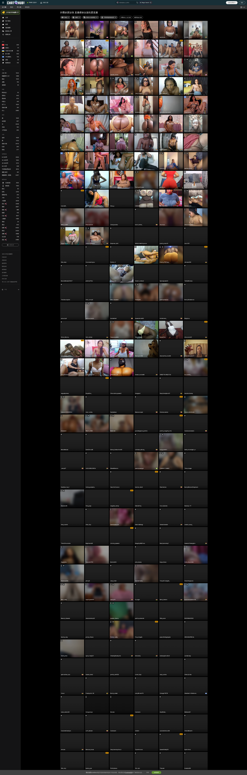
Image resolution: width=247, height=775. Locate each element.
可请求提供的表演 (109, 17)
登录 (242, 2)
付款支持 (4, 257)
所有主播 (4, 278)
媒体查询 (4, 263)
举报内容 (4, 260)
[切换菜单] (3, 2)
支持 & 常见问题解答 (7, 254)
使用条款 (4, 269)
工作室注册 (5, 275)
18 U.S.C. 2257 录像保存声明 (9, 282)
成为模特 (4, 272)
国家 (76, 17)
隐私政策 (4, 266)
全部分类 (11, 245)
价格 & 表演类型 (90, 17)
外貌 (65, 17)
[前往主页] (15, 2)
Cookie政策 (128, 772)
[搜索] (137, 2)
